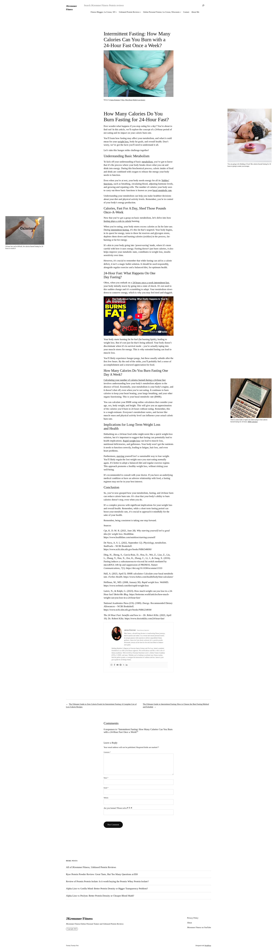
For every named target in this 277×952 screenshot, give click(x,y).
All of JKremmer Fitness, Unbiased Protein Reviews (91, 867)
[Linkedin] (127, 665)
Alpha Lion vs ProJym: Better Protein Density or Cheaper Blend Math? (100, 895)
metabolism (147, 161)
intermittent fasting (120, 229)
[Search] (203, 5)
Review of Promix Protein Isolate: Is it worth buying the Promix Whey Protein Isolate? (107, 881)
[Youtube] (117, 665)
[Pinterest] (121, 665)
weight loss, (123, 141)
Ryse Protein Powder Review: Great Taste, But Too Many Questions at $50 (102, 874)
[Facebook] (114, 665)
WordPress (208, 945)
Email (106, 788)
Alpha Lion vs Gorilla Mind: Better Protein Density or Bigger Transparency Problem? (107, 888)
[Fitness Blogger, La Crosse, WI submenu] (116, 12)
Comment (107, 752)
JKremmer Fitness (79, 919)
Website (106, 798)
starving (120, 456)
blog (123, 100)
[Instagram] (111, 665)
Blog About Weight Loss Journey (135, 100)
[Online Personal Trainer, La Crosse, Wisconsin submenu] (180, 12)
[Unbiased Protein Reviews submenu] (140, 12)
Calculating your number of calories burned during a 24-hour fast (135, 380)
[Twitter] (124, 665)
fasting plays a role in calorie (117, 221)
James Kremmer (115, 100)
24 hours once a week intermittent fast (151, 282)
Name (106, 778)
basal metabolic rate (162, 190)
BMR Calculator (253, 422)
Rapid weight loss (131, 440)
